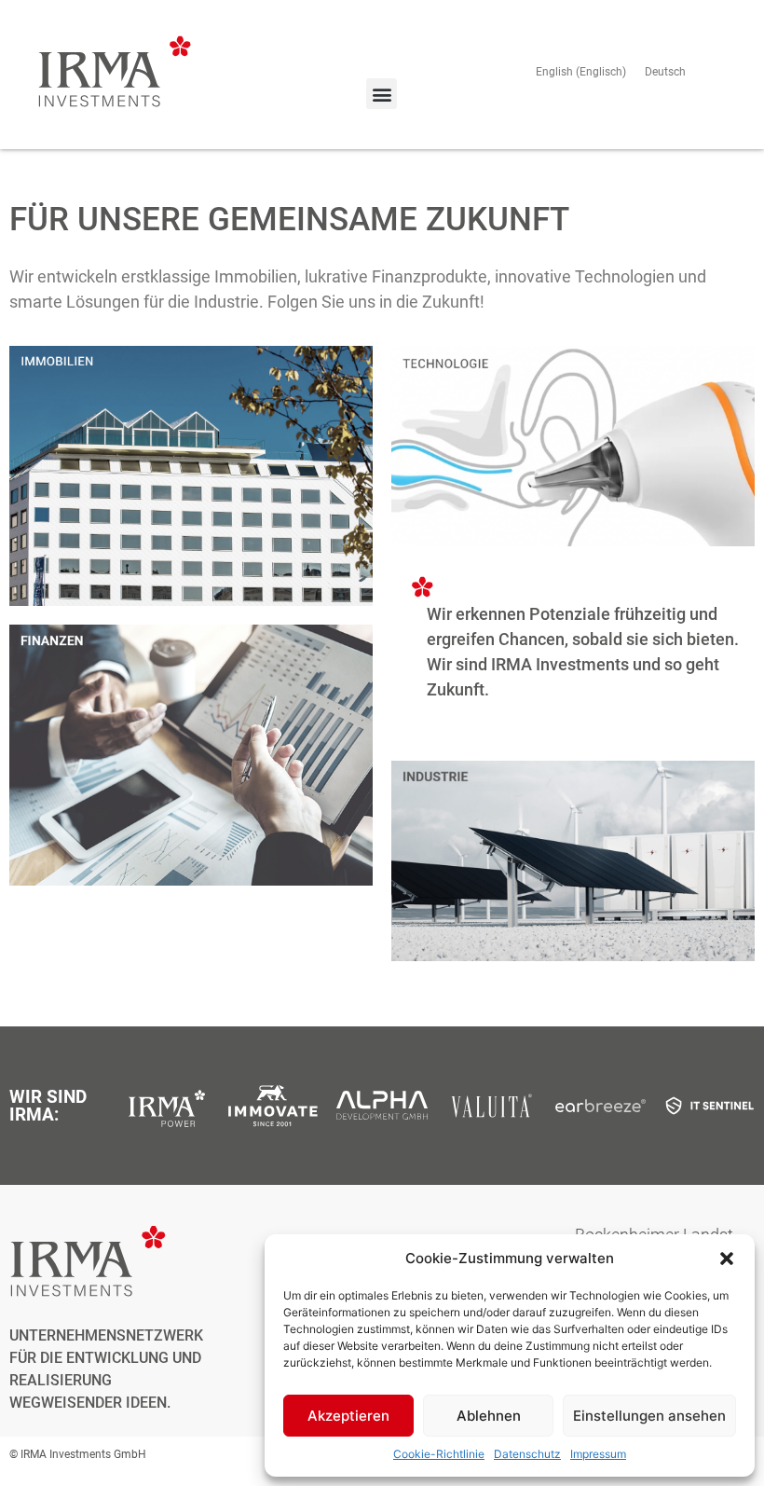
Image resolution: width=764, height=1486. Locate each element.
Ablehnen (489, 1415)
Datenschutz (527, 1454)
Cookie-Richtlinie (438, 1454)
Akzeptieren (348, 1415)
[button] (726, 1258)
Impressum (598, 1454)
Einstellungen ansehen (649, 1415)
